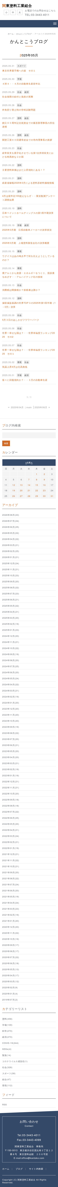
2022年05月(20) (10, 823)
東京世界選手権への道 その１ (19, 70)
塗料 (19, 118)
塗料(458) (7, 1018)
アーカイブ (10, 505)
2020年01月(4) (10, 993)
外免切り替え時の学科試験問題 (19, 109)
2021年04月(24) (10, 902)
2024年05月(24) (10, 678)
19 (13, 490)
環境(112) (7, 1085)
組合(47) (6, 1079)
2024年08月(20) (10, 660)
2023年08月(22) (10, 733)
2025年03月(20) (10, 617)
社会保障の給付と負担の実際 (17, 96)
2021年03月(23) (10, 908)
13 (21, 484)
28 (29, 496)
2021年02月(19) (10, 914)
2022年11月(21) (10, 787)
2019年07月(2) (10, 999)
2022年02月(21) (10, 842)
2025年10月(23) (10, 575)
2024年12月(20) (10, 635)
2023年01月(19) (10, 775)
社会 (19, 92)
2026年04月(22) (10, 539)
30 (44, 496)
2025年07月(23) (10, 593)
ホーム (11, 33)
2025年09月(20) (10, 581)
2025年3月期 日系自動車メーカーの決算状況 (27, 229)
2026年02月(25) (10, 551)
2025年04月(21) (10, 611)
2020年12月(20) (10, 926)
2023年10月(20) (10, 720)
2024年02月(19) (10, 696)
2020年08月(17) (10, 951)
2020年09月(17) (10, 945)
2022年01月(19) (10, 848)
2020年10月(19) (10, 938)
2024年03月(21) (10, 690)
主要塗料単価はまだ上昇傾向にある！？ (23, 169)
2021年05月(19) (10, 896)
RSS (4, 1104)
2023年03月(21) (10, 763)
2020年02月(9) (10, 987)
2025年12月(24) (10, 563)
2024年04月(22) (10, 684)
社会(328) (7, 1067)
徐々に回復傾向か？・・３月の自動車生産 (24, 379)
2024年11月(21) (10, 641)
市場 (19, 78)
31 (52, 496)
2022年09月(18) (10, 799)
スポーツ (21, 65)
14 (29, 484)
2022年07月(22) (10, 811)
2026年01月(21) (10, 557)
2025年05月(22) (10, 605)
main (29, 407)
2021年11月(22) (10, 860)
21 (29, 490)
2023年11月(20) (10, 714)
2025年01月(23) (10, 629)
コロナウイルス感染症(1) (15, 1061)
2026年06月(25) (10, 526)
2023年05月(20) (10, 751)
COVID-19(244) (10, 1042)
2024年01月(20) (10, 702)
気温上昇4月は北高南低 (14, 366)
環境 (19, 251)
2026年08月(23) (10, 514)
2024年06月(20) (10, 672)
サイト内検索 (36, 1168)
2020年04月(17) (10, 975)
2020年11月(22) (10, 932)
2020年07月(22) (10, 957)
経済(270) (7, 1036)
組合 (27, 118)
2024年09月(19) (10, 654)
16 (44, 484)
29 (36, 496)
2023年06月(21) (10, 745)
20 (21, 490)
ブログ (19, 1168)
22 (36, 490)
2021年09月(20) (10, 872)
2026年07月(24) (10, 520)
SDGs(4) (6, 1049)
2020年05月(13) (10, 969)
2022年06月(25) (10, 817)
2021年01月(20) (10, 920)
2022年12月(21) (10, 781)
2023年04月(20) (10, 757)
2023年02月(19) (10, 769)
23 (44, 490)
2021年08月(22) (10, 878)
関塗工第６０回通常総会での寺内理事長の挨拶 (27, 139)
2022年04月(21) (10, 829)
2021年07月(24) (10, 884)
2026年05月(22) (10, 532)
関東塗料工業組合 (17, 5)
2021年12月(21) (10, 854)
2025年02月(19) (10, 623)
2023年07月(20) (10, 739)
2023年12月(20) (10, 708)
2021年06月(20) (10, 890)
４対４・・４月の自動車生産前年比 (21, 83)
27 (21, 496)
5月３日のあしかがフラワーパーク (20, 319)
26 (13, 496)
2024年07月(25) (10, 666)
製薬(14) (6, 1055)
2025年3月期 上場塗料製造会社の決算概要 (25, 242)
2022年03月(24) (10, 835)
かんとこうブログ (24, 33)
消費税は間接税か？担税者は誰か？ (21, 289)
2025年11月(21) (10, 569)
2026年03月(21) (10, 545)
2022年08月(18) (10, 805)
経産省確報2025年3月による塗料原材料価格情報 (28, 182)
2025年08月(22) (10, 587)
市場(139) (7, 1024)
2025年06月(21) (10, 599)
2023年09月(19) (10, 726)
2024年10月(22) (10, 648)
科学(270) (7, 1030)
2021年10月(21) (10, 866)
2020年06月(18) (10, 963)
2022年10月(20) (10, 793)
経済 (27, 92)
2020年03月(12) (10, 981)
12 (13, 484)
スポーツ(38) (9, 1073)
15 (36, 484)
